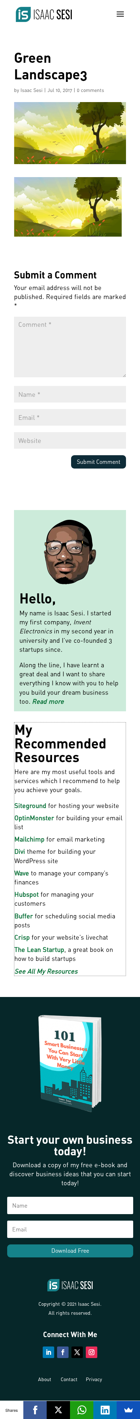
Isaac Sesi (31, 90)
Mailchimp (29, 839)
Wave (21, 873)
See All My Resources (46, 971)
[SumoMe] (128, 1410)
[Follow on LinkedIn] (48, 1352)
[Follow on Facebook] (63, 1352)
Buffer (23, 916)
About (44, 1379)
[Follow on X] (77, 1352)
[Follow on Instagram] (91, 1352)
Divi (19, 851)
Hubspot (26, 894)
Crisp (22, 937)
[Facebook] (35, 1410)
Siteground (30, 805)
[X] (58, 1410)
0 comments (90, 90)
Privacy (94, 1379)
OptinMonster (34, 818)
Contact (69, 1379)
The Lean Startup (39, 949)
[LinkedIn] (105, 1410)
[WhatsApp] (81, 1410)
